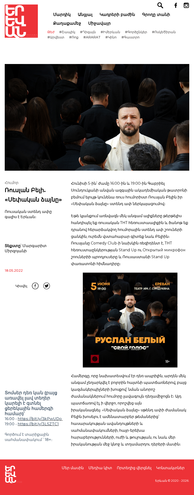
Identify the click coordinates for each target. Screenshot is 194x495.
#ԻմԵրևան (110, 32)
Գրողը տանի (156, 14)
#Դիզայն (88, 32)
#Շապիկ (67, 32)
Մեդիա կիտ (100, 468)
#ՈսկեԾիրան (164, 32)
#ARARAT (92, 37)
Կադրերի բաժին (117, 14)
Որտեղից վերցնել (134, 468)
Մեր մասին (73, 468)
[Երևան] (21, 21)
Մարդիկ (62, 14)
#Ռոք (74, 37)
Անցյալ (85, 14)
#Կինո (111, 37)
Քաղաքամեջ (67, 23)
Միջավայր (99, 23)
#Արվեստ (55, 37)
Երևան (161, 480)
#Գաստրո (130, 37)
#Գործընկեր (136, 32)
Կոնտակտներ (170, 468)
